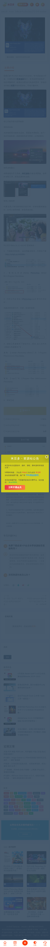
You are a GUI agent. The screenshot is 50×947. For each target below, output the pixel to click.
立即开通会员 (14, 487)
